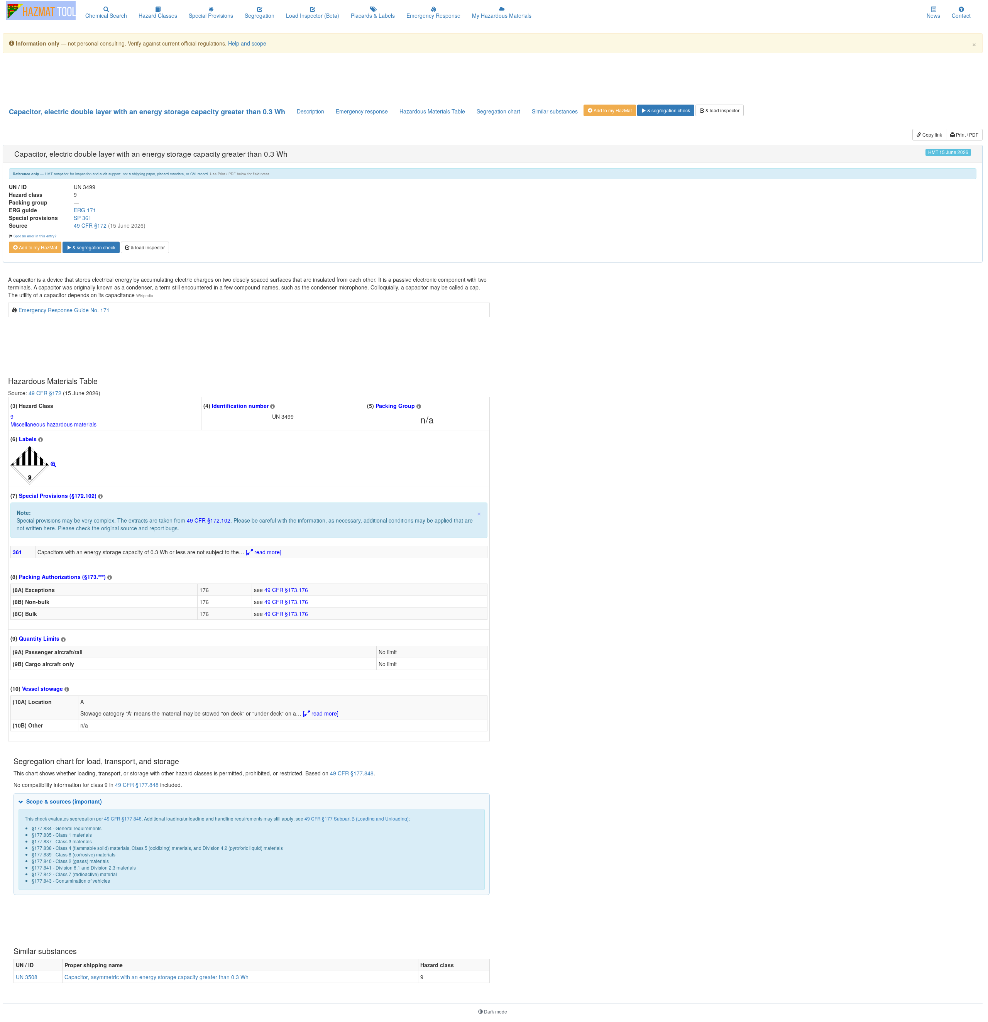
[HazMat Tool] (41, 10)
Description (310, 111)
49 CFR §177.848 (352, 773)
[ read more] (263, 552)
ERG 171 (85, 210)
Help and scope (247, 43)
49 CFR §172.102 (208, 520)
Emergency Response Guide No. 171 (64, 310)
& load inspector (721, 110)
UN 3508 (26, 977)
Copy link (931, 134)
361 (17, 552)
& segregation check (668, 110)
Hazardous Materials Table (432, 111)
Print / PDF (966, 134)
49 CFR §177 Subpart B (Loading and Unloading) (357, 818)
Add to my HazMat (612, 110)
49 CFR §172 (90, 225)
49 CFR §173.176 (286, 590)
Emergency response (362, 111)
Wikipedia (144, 295)
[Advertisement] (195, 78)
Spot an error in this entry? (35, 236)
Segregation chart (498, 111)
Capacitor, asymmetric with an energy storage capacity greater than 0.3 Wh (156, 977)
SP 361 (82, 218)
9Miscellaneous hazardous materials (53, 420)
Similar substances (555, 111)
